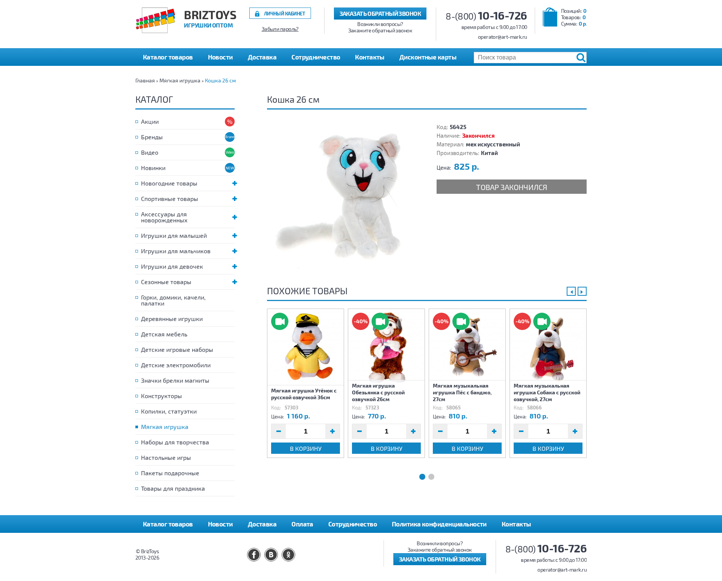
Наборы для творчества (175, 442)
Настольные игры (166, 457)
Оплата (302, 524)
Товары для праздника (173, 488)
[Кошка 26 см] (342, 198)
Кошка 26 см (220, 80)
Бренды (152, 136)
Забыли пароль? (280, 29)
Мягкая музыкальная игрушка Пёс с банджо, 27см (462, 392)
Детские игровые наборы (177, 349)
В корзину (306, 448)
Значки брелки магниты (175, 380)
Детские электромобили (176, 364)
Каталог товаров (168, 524)
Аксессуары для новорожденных (164, 217)
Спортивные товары (169, 198)
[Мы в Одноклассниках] (288, 554)
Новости (220, 57)
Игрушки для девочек (172, 266)
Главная (145, 80)
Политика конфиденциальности (439, 524)
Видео (149, 152)
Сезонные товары (166, 281)
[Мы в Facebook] (254, 554)
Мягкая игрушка (179, 80)
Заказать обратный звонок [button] (380, 13)
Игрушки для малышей (174, 235)
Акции (150, 121)
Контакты (369, 57)
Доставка (262, 57)
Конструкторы (161, 395)
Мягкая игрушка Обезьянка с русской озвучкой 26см (378, 392)
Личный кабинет (284, 13)
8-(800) (486, 16)
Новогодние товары (169, 183)
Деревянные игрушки (172, 318)
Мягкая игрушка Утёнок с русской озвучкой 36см (304, 393)
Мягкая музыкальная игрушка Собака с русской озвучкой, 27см (547, 392)
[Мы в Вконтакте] (271, 554)
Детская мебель (164, 334)
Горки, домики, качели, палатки (173, 300)
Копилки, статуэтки (169, 411)
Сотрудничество (315, 57)
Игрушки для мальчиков (176, 250)
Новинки (153, 167)
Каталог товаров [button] (168, 57)
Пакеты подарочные (170, 472)
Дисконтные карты (427, 57)
